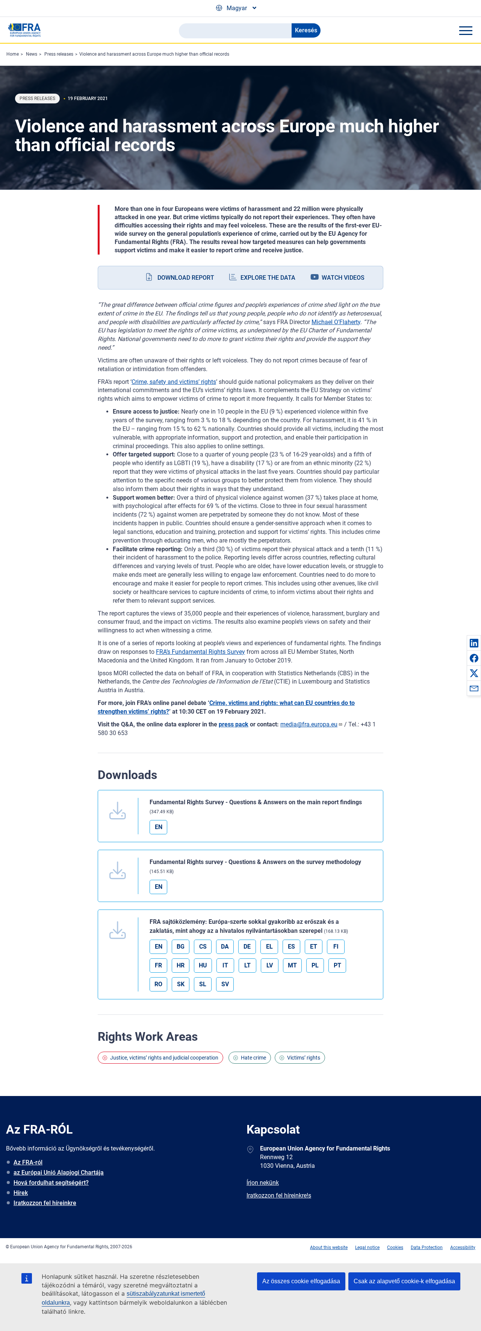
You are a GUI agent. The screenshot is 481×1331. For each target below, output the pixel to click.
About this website (329, 1247)
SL (202, 984)
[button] (474, 642)
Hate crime (253, 1058)
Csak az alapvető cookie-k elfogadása (404, 1281)
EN (158, 827)
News (31, 54)
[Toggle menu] (465, 30)
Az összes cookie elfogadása (301, 1281)
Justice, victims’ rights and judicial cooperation (164, 1058)
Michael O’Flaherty (336, 322)
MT (292, 965)
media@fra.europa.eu (308, 724)
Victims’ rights (303, 1058)
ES (291, 946)
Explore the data (267, 277)
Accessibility (462, 1247)
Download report (185, 277)
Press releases (58, 54)
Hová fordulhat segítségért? (51, 1182)
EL (269, 946)
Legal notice (367, 1247)
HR (181, 965)
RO (158, 984)
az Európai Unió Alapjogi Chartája (59, 1172)
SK (181, 984)
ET (313, 946)
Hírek (21, 1192)
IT (225, 965)
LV (269, 965)
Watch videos (343, 277)
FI (336, 946)
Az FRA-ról (28, 1162)
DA (225, 946)
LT (247, 965)
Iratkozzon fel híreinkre (45, 1203)
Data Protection (427, 1247)
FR (158, 965)
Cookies (395, 1247)
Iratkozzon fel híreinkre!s (279, 1195)
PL (315, 965)
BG (181, 946)
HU (203, 965)
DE (247, 946)
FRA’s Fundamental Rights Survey (200, 651)
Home (12, 54)
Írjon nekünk (263, 1182)
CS (203, 946)
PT (337, 965)
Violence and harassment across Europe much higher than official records (154, 54)
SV (225, 984)
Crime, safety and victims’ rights (174, 381)
